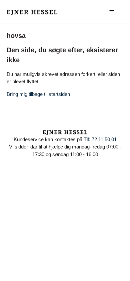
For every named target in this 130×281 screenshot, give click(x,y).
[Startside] (32, 12)
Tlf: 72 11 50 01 (100, 139)
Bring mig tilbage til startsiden (38, 94)
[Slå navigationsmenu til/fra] (112, 12)
